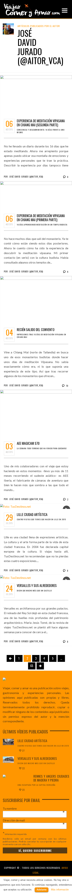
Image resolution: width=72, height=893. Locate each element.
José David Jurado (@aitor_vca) (26, 176)
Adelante (42, 889)
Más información (60, 889)
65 (31, 666)
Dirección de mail (34, 820)
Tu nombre (34, 808)
